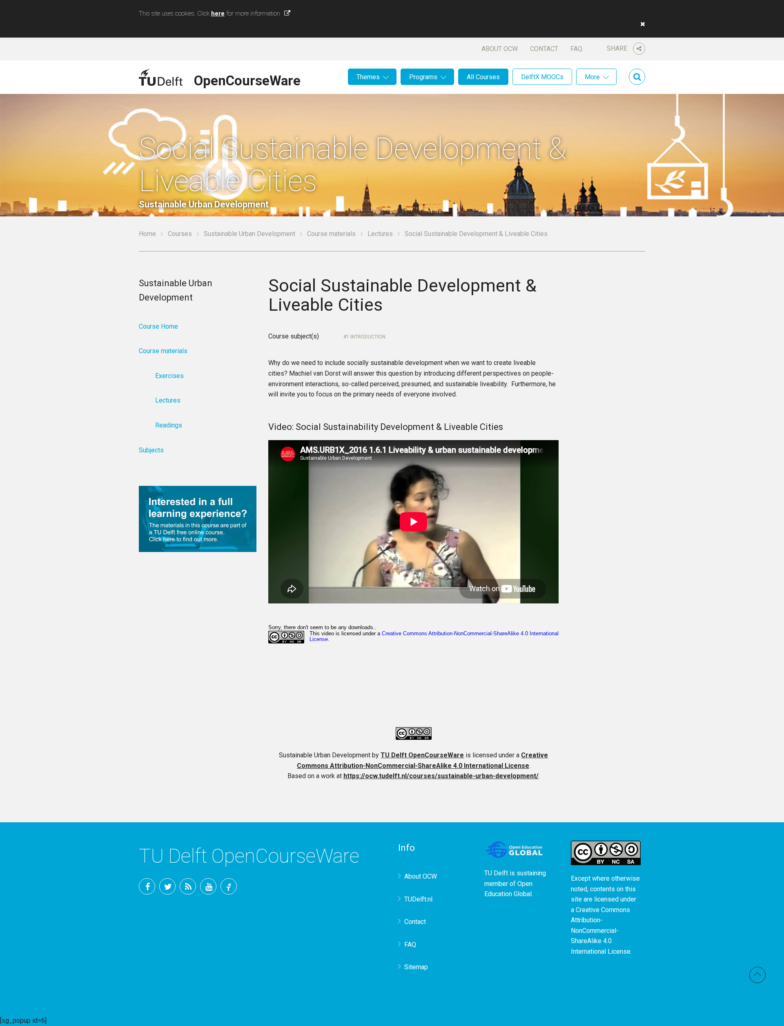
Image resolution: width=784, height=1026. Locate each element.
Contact (544, 49)
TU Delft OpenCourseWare (422, 755)
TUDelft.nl (418, 899)
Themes (368, 77)
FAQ (576, 49)
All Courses (483, 77)
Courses (180, 234)
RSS (188, 886)
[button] (640, 24)
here (218, 13)
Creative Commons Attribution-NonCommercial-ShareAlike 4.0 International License (600, 930)
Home (147, 234)
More (592, 77)
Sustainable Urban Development (249, 234)
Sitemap (416, 967)
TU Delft (228, 886)
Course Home (158, 326)
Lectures (380, 234)
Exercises (169, 376)
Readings (168, 425)
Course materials (331, 234)
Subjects (151, 450)
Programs (423, 77)
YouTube (208, 886)
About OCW (499, 49)
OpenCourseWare (247, 79)
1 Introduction (365, 337)
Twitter (167, 886)
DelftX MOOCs (542, 77)
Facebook (147, 886)
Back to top (757, 975)
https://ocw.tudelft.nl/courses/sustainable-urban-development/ (441, 776)
